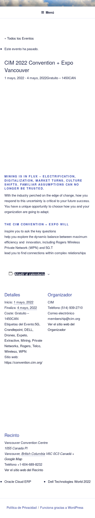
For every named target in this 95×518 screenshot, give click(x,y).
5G (37, 324)
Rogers (25, 345)
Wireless (10, 351)
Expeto (22, 335)
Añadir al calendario (30, 273)
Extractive (11, 340)
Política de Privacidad (22, 507)
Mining (25, 340)
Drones (9, 335)
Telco (36, 345)
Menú (50, 12)
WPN (23, 351)
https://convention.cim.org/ (23, 362)
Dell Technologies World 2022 (69, 481)
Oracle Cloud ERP (17, 481)
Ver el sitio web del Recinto (23, 469)
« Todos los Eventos (19, 38)
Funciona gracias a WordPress (61, 507)
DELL (28, 329)
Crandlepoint (13, 329)
